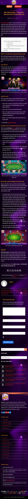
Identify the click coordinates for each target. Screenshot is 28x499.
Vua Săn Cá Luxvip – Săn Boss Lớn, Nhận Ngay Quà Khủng (15, 384)
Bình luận (5, 306)
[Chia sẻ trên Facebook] (10, 270)
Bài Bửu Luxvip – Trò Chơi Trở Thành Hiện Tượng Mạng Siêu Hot (20, 292)
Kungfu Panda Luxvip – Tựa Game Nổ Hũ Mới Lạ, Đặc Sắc (15, 366)
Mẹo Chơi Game (14, 10)
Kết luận (6, 50)
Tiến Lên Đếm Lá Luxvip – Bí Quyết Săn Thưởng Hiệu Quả (14, 375)
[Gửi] (25, 349)
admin (19, 18)
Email (4, 324)
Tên (4, 318)
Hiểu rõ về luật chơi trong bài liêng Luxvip (12, 41)
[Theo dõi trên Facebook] (2, 412)
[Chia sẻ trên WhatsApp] (8, 270)
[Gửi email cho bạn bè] (15, 270)
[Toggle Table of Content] (24, 39)
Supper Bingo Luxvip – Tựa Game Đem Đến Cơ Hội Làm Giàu (15, 370)
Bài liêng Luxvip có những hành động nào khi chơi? (15, 46)
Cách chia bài (10, 42)
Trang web (5, 330)
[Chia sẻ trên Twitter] (13, 270)
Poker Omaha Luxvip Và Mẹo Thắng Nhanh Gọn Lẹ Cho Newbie (15, 379)
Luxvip (13, 128)
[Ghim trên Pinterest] (18, 270)
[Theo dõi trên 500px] (10, 412)
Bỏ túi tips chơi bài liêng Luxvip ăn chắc (12, 48)
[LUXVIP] (14, 2)
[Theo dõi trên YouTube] (8, 412)
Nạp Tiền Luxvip (12, 122)
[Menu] (2, 2)
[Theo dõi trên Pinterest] (6, 412)
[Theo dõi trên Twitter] (4, 412)
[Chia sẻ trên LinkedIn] (20, 270)
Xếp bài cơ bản (10, 44)
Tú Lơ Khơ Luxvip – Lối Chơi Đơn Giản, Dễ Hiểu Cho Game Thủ (6, 292)
